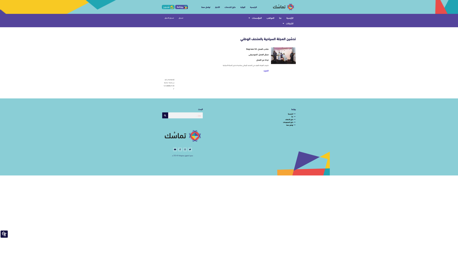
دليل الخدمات (230, 7)
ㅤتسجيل (181, 17)
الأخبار (217, 7)
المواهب (270, 18)
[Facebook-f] (180, 149)
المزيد (266, 70)
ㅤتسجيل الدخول (169, 17)
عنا (280, 18)
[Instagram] (185, 149)
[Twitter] (190, 149)
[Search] (165, 115)
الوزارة (242, 7)
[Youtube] (175, 149)
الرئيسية (253, 7)
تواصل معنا (205, 7)
